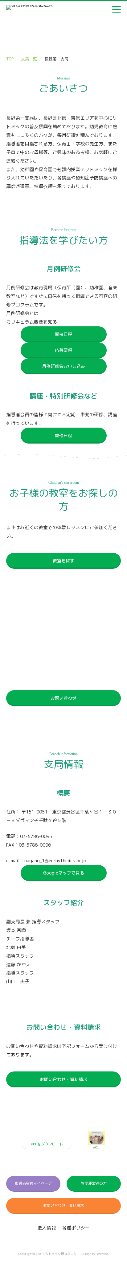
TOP (10, 59)
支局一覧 (29, 59)
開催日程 (63, 334)
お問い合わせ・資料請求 (63, 1079)
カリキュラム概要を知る (31, 322)
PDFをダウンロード (47, 1144)
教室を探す (63, 560)
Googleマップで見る (63, 873)
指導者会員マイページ (33, 1183)
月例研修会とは (22, 313)
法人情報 (46, 1228)
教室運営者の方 (94, 1183)
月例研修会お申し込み (63, 366)
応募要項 (63, 350)
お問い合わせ (63, 698)
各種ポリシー (76, 1228)
